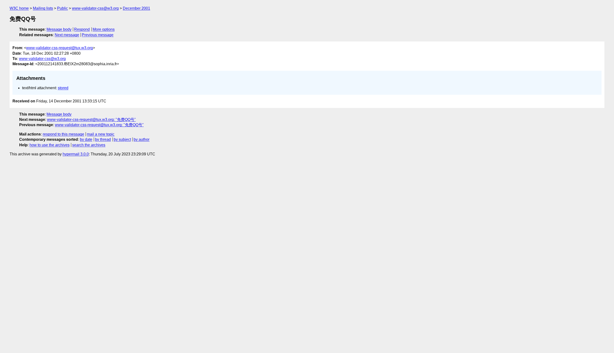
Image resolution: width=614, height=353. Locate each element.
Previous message (97, 35)
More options (104, 29)
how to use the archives (50, 145)
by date (86, 139)
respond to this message (63, 134)
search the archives (88, 145)
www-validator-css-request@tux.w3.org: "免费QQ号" (91, 120)
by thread (103, 139)
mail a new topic (100, 134)
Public (62, 8)
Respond (82, 29)
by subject (122, 139)
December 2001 (136, 8)
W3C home (19, 8)
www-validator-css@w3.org (95, 8)
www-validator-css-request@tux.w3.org (59, 48)
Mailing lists (43, 8)
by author (141, 139)
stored (63, 88)
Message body (59, 29)
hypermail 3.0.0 (76, 154)
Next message (67, 35)
